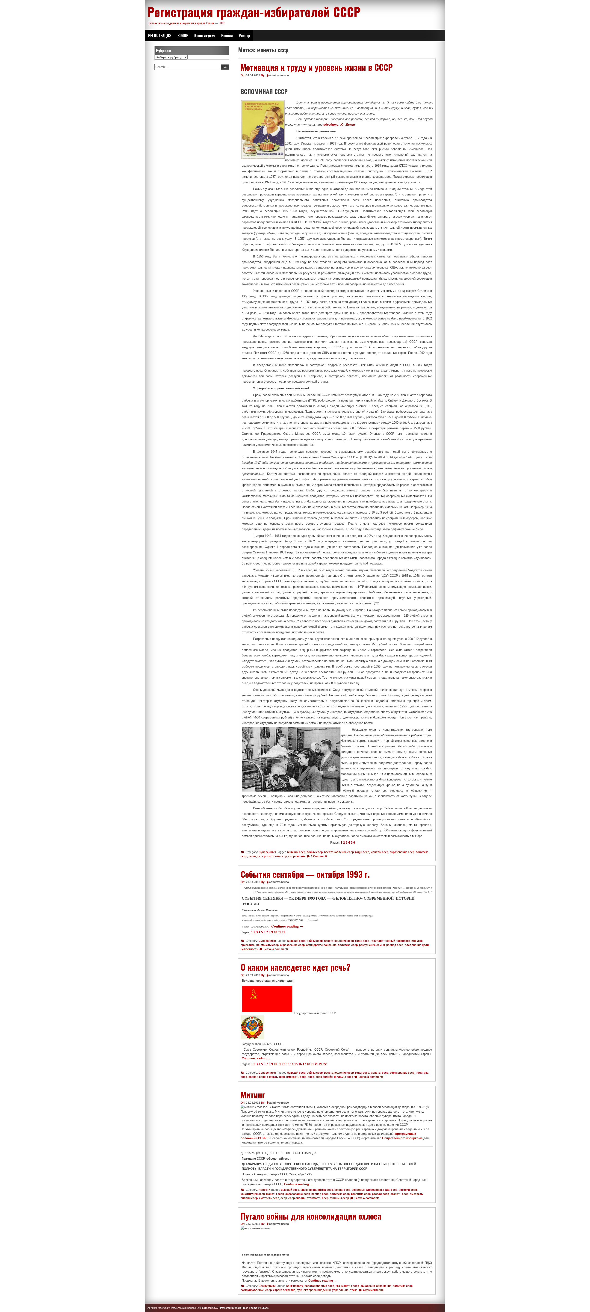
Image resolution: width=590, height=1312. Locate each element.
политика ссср (348, 945)
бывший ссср (296, 852)
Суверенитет (267, 852)
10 (275, 932)
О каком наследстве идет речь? (295, 967)
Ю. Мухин (347, 124)
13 (287, 1064)
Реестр (244, 35)
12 (283, 932)
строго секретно (284, 1290)
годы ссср (362, 852)
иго (413, 941)
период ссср (319, 1194)
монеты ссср (379, 852)
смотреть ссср (277, 856)
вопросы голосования (367, 1189)
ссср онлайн (296, 856)
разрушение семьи (372, 945)
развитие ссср (361, 1194)
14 (291, 1064)
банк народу (294, 1286)
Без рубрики (267, 1286)
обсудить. (331, 124)
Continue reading (287, 926)
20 (316, 1064)
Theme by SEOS (258, 1307)
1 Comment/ (318, 856)
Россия (227, 35)
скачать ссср (276, 1077)
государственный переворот (390, 941)
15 (296, 1064)
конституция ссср (253, 1194)
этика (353, 1290)
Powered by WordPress (234, 1307)
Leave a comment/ (275, 949)
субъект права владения (314, 1290)
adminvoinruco (279, 75)
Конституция (204, 35)
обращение (383, 1286)
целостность (249, 949)
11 (279, 932)
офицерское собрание (321, 945)
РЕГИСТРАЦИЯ (159, 35)
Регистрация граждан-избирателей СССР (254, 12)
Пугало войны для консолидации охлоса (311, 1216)
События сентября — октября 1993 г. (305, 874)
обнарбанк (367, 1286)
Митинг (253, 1095)
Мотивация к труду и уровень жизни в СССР (317, 67)
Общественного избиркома (402, 1138)
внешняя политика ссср (317, 1189)
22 (325, 1064)
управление (340, 1290)
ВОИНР (182, 35)
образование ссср (402, 852)
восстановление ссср (339, 852)
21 (320, 1064)
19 (312, 1064)
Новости (264, 1189)
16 (300, 1064)
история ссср (408, 1189)
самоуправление (252, 1290)
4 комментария (373, 1290)
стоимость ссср (317, 1198)
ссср (311, 1077)
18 (308, 1064)
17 (304, 1064)
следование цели (417, 945)
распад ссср (257, 856)
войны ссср (315, 852)
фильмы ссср (343, 1077)
